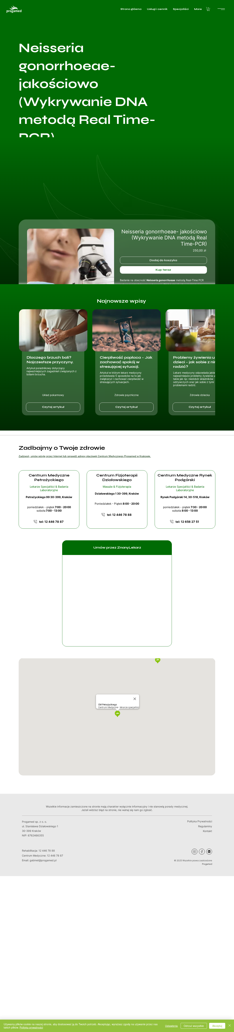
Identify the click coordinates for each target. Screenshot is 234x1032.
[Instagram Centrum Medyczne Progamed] (194, 852)
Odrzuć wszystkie (194, 1026)
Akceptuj (217, 1026)
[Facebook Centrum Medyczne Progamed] (202, 852)
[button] (208, 9)
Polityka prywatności (31, 1027)
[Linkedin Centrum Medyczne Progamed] (209, 852)
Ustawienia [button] (171, 1026)
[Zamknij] (229, 1025)
